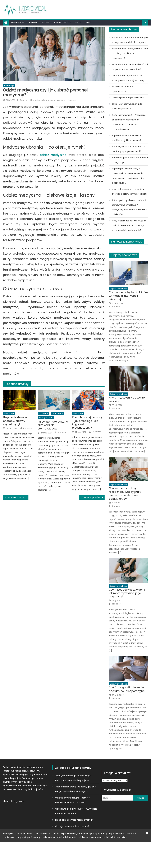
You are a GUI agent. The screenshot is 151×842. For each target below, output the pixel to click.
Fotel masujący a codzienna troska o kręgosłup (130, 160)
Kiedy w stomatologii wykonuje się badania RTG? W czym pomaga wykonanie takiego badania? (129, 225)
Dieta (78, 22)
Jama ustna (57, 413)
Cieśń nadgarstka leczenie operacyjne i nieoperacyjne (127, 689)
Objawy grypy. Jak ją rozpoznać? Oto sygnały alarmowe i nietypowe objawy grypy (125, 493)
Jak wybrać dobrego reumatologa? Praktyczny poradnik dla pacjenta (130, 40)
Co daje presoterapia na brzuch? (129, 97)
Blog (89, 22)
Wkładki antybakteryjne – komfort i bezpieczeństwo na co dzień (130, 67)
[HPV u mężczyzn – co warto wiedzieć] (128, 378)
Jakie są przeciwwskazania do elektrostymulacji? (127, 106)
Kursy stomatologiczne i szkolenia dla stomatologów (53, 425)
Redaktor (23, 100)
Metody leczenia (45, 417)
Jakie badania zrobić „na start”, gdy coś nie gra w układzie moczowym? (130, 53)
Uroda (45, 22)
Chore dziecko (62, 22)
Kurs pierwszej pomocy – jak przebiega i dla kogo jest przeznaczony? (87, 422)
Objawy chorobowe (124, 255)
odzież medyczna (53, 155)
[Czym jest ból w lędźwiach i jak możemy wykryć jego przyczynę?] (128, 570)
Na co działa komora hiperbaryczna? (122, 89)
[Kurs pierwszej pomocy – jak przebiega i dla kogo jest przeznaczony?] (88, 400)
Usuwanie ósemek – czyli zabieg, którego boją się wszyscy (17, 497)
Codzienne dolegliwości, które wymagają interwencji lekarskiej (128, 78)
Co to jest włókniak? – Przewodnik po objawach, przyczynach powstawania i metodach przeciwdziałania (129, 122)
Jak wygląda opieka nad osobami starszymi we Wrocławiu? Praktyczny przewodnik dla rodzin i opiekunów (129, 207)
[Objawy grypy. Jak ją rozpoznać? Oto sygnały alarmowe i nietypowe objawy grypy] (128, 469)
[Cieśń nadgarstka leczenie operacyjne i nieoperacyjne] (128, 668)
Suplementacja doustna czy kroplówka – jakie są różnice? (126, 138)
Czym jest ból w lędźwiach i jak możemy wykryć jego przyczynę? (127, 593)
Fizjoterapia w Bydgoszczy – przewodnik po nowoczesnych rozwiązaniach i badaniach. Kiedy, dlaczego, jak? (129, 175)
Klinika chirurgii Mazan (14, 801)
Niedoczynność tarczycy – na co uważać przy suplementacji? (128, 149)
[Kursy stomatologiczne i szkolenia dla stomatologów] (54, 400)
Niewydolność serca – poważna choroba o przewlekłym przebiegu (129, 191)
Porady (33, 22)
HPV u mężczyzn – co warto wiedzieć (127, 399)
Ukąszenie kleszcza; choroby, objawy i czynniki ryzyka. (16, 421)
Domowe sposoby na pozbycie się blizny (93, 497)
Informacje (17, 22)
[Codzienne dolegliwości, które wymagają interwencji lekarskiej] (128, 273)
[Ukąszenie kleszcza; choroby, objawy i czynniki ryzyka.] (19, 400)
